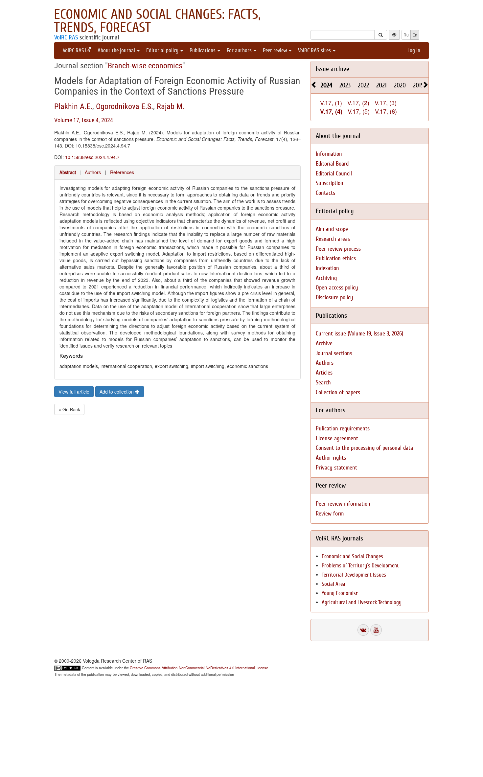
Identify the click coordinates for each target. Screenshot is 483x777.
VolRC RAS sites (315, 50)
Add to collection (117, 391)
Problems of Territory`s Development (360, 565)
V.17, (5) (359, 111)
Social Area (333, 584)
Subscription (329, 183)
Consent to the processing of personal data (364, 448)
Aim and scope (332, 229)
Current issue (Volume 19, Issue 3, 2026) (359, 333)
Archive (324, 343)
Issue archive (332, 69)
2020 (400, 85)
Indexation (327, 268)
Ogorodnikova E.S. (124, 106)
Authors (93, 172)
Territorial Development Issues (354, 575)
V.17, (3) (386, 102)
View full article (73, 391)
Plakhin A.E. (73, 106)
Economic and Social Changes (352, 556)
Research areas (333, 239)
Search (323, 382)
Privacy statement (336, 467)
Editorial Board (332, 163)
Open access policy (337, 287)
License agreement (337, 438)
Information (329, 153)
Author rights (331, 457)
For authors (240, 50)
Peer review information (343, 503)
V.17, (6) (386, 111)
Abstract (67, 172)
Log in (413, 50)
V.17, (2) (358, 102)
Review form (330, 513)
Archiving (326, 278)
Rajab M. (170, 106)
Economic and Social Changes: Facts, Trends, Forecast (157, 21)
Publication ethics (336, 258)
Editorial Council (334, 173)
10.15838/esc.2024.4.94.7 (92, 157)
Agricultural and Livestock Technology (362, 602)
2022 (363, 85)
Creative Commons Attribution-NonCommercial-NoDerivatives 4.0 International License (199, 667)
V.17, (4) (331, 111)
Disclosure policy (334, 297)
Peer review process (338, 248)
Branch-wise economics (145, 65)
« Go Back (69, 409)
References (122, 172)
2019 (418, 85)
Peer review (275, 50)
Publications (203, 50)
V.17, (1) (331, 102)
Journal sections (334, 353)
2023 (345, 85)
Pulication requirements (343, 428)
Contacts (325, 193)
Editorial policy (163, 50)
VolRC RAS (66, 37)
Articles (324, 372)
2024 (326, 85)
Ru (406, 34)
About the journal (117, 50)
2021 (381, 85)
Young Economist (340, 593)
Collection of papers (338, 392)
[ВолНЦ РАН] (363, 630)
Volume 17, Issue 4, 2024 (83, 120)
